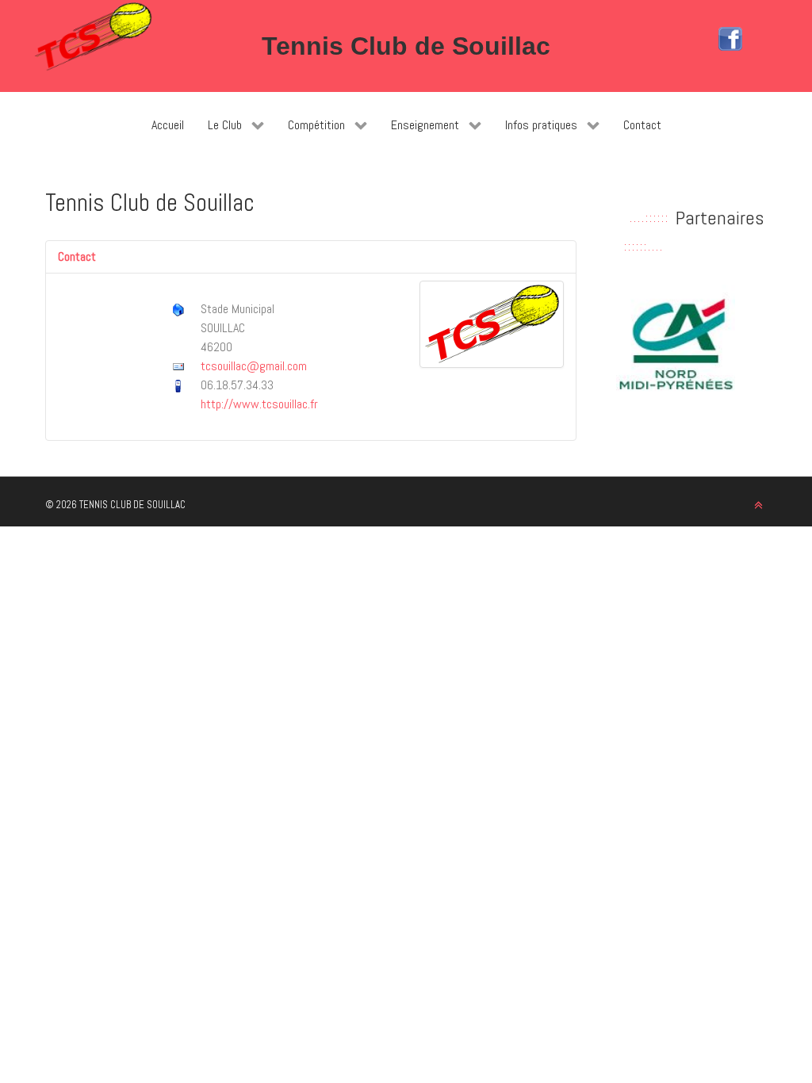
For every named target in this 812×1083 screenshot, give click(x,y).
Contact (77, 256)
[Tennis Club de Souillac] (92, 36)
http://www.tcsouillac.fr (259, 404)
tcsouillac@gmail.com (254, 366)
